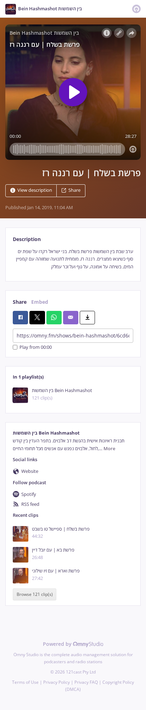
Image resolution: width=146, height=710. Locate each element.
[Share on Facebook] (20, 317)
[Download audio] (87, 317)
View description (34, 190)
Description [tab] (27, 239)
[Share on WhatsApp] (54, 317)
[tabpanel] (73, 259)
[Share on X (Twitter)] (37, 317)
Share (74, 190)
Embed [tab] (39, 301)
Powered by (58, 644)
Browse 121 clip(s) (35, 595)
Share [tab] (20, 301)
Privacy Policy (56, 682)
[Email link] (70, 317)
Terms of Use (25, 682)
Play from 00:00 (35, 347)
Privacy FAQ (86, 682)
